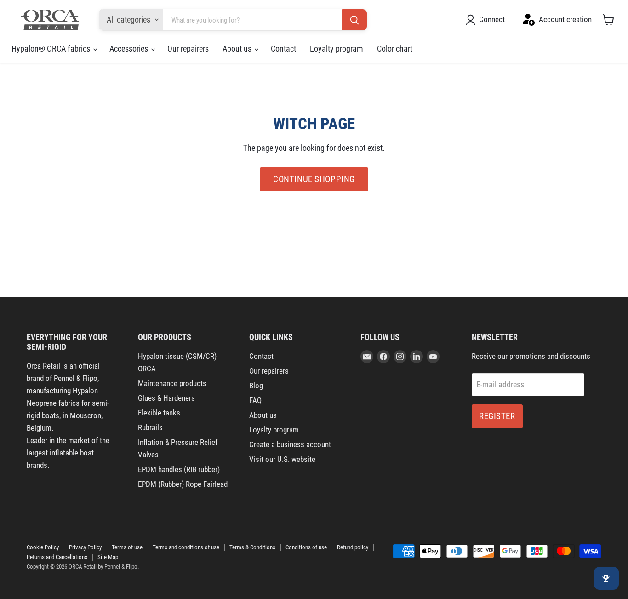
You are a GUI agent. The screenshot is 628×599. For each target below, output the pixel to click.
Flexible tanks (159, 412)
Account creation (565, 19)
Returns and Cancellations (57, 556)
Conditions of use (306, 547)
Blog (256, 385)
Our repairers (188, 48)
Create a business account (290, 444)
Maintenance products (172, 383)
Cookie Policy (43, 547)
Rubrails (150, 427)
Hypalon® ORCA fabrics (51, 48)
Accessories (129, 48)
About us (238, 48)
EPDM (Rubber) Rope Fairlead (183, 484)
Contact (283, 48)
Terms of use (127, 547)
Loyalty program (336, 48)
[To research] (354, 20)
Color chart (394, 48)
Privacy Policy (85, 547)
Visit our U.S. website (282, 459)
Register (497, 416)
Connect (492, 19)
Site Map (107, 556)
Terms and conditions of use (186, 547)
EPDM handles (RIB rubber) (179, 469)
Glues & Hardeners (166, 398)
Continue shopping (314, 179)
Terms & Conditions (252, 547)
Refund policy (352, 547)
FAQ (255, 400)
